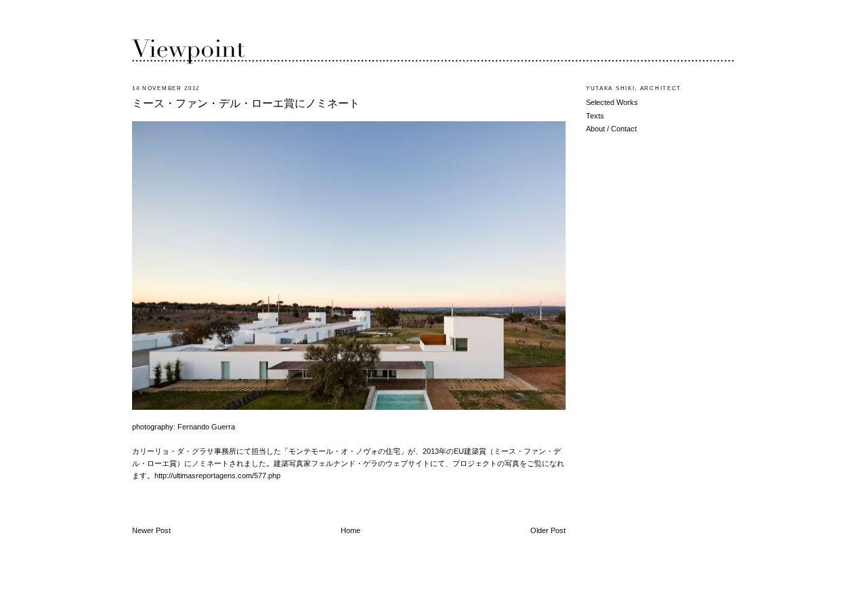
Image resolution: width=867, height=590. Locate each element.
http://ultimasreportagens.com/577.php (217, 475)
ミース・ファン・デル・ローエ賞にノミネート (246, 103)
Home (350, 530)
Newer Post (151, 530)
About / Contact (611, 129)
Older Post (548, 530)
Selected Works (612, 102)
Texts (595, 116)
